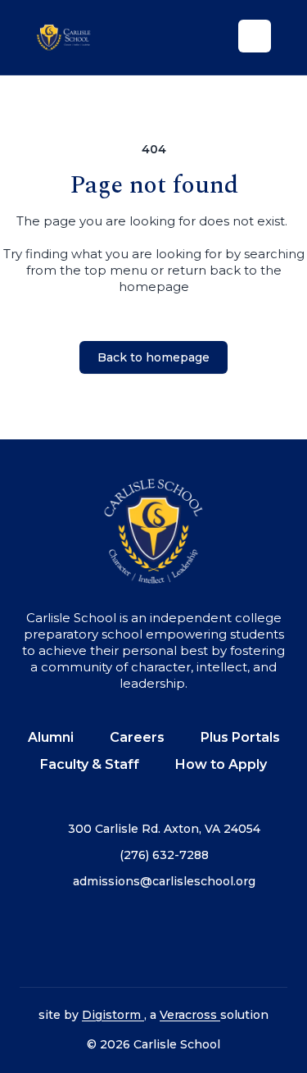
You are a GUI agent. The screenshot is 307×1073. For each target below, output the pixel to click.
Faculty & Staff (89, 764)
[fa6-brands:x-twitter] (154, 938)
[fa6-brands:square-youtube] (235, 938)
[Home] (73, 37)
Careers (137, 737)
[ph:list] (254, 36)
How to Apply (221, 764)
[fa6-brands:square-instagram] (113, 938)
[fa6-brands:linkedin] (195, 938)
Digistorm (113, 1014)
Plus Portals (240, 737)
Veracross (190, 1014)
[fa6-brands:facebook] (72, 938)
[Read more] (72, 938)
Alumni (51, 737)
